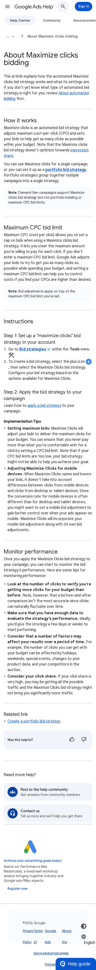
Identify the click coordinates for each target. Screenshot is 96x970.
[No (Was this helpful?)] (84, 739)
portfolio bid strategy (65, 169)
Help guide (79, 964)
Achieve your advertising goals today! (33, 861)
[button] (7, 6)
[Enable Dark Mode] (83, 926)
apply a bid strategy (44, 405)
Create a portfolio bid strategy (33, 721)
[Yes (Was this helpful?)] (71, 739)
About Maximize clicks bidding (52, 36)
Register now (17, 889)
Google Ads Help (33, 6)
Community (52, 20)
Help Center (20, 20)
